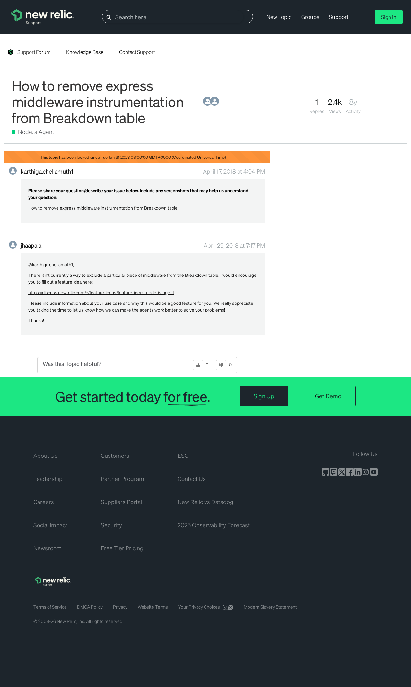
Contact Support (137, 52)
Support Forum (34, 52)
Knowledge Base (85, 52)
